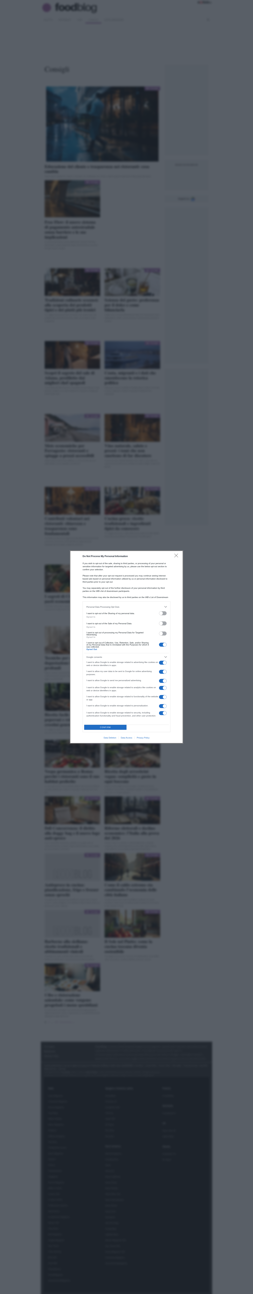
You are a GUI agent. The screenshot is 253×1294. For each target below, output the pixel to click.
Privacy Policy (143, 738)
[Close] (177, 556)
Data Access (126, 738)
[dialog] (126, 647)
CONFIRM (105, 727)
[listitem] (126, 606)
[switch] (163, 613)
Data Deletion (110, 738)
